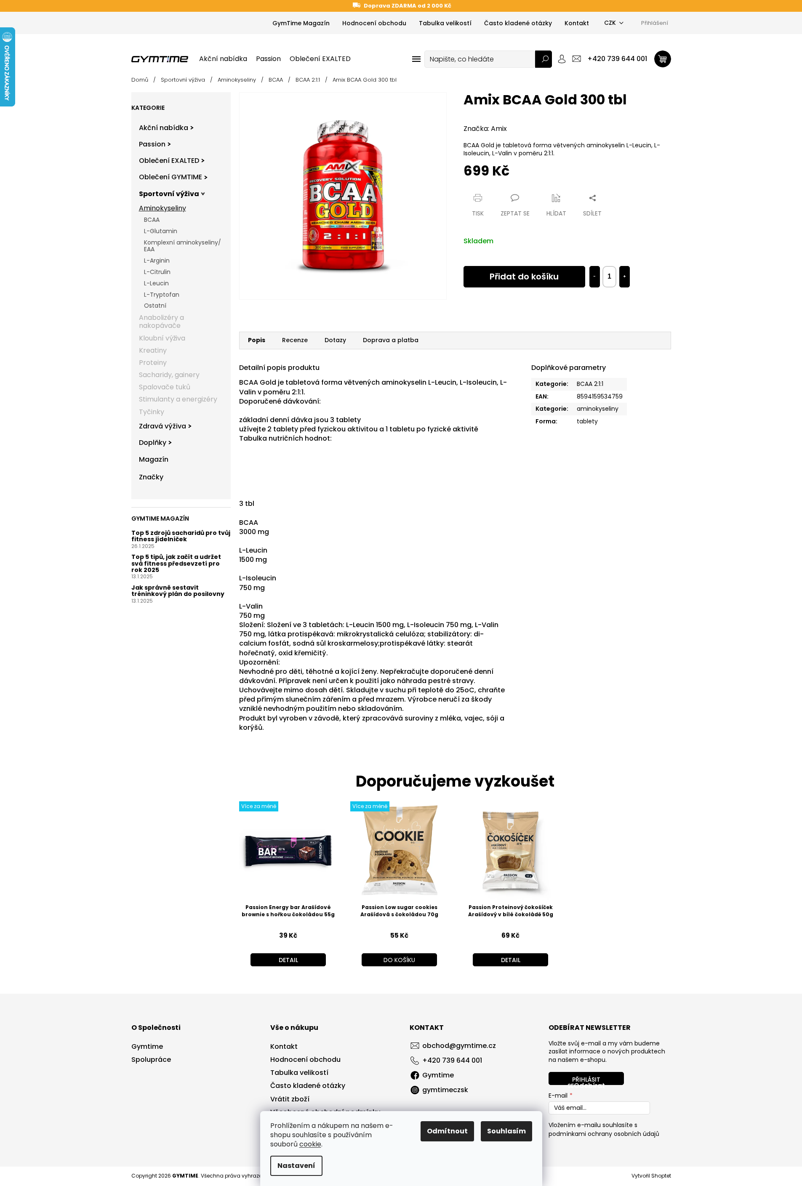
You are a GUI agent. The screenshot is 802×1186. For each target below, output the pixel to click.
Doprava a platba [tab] (390, 340)
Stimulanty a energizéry (178, 399)
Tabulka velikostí (445, 23)
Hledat (543, 59)
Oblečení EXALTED (169, 160)
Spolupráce (151, 1059)
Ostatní (155, 305)
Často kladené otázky (518, 23)
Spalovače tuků (164, 387)
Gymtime (147, 1046)
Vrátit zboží (289, 1099)
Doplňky (152, 442)
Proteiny (153, 362)
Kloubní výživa (162, 338)
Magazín (153, 459)
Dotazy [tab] (335, 340)
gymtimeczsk (445, 1090)
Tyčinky (151, 412)
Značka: (485, 128)
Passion (152, 144)
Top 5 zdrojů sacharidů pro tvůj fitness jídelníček (180, 536)
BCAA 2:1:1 (590, 384)
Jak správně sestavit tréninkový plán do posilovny (177, 591)
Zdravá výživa (162, 426)
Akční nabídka (163, 128)
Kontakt (577, 23)
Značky (151, 477)
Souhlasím (506, 1131)
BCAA (152, 219)
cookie (310, 1144)
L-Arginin (157, 260)
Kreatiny (153, 350)
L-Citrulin (157, 272)
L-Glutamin (160, 231)
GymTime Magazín (301, 23)
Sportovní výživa (169, 194)
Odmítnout (447, 1131)
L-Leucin (156, 283)
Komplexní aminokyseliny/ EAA (182, 246)
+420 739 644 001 (452, 1060)
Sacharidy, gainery (169, 375)
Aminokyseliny (162, 208)
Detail (288, 960)
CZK (610, 23)
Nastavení (296, 1165)
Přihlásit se (584, 1080)
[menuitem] (223, 59)
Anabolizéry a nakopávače (161, 321)
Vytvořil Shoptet (651, 1175)
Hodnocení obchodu (374, 23)
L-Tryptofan (161, 294)
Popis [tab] (256, 340)
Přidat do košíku (524, 276)
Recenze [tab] (295, 340)
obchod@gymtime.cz (459, 1045)
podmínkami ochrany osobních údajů (604, 1134)
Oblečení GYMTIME (170, 177)
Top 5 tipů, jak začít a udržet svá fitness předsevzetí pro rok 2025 (176, 563)
